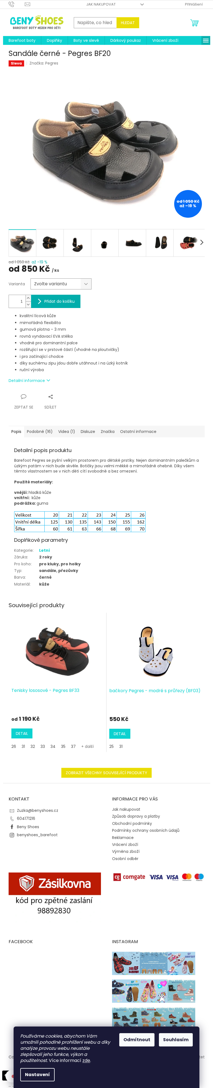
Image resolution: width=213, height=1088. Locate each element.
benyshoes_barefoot (37, 835)
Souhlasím (176, 1039)
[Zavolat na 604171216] (17, 4)
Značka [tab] (108, 431)
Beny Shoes (28, 827)
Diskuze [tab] (88, 431)
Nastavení (37, 1074)
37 (73, 746)
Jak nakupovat (101, 4)
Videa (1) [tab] (66, 431)
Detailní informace (27, 380)
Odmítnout (136, 1039)
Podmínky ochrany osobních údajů (145, 830)
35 (63, 746)
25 (111, 746)
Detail (22, 733)
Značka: (43, 63)
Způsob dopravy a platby (136, 816)
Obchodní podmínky (132, 823)
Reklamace (123, 837)
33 (42, 746)
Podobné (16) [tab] (40, 431)
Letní (44, 550)
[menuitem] (22, 40)
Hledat (128, 22)
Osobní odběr (125, 858)
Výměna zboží (126, 851)
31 (23, 746)
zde (86, 1060)
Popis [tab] (16, 431)
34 (52, 746)
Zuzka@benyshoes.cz (37, 810)
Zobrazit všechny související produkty (106, 773)
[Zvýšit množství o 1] (28, 298)
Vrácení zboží (125, 844)
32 (33, 746)
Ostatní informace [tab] (138, 431)
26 (13, 746)
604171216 (26, 818)
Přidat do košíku (59, 301)
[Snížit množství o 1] (28, 304)
